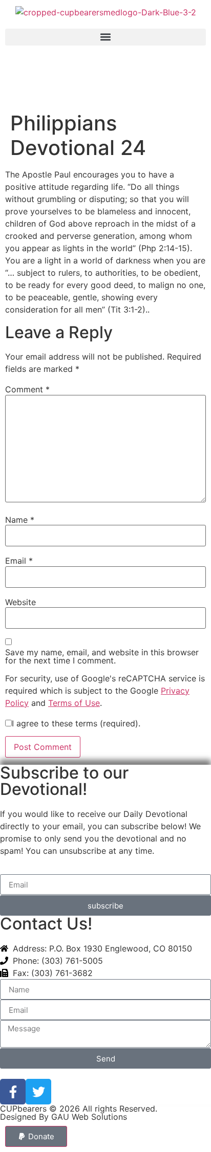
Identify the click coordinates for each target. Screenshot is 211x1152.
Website (20, 602)
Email (19, 561)
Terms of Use (74, 703)
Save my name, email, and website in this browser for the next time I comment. (102, 656)
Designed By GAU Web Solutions (63, 1117)
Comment (27, 389)
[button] (105, 37)
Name (19, 520)
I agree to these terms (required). (76, 723)
